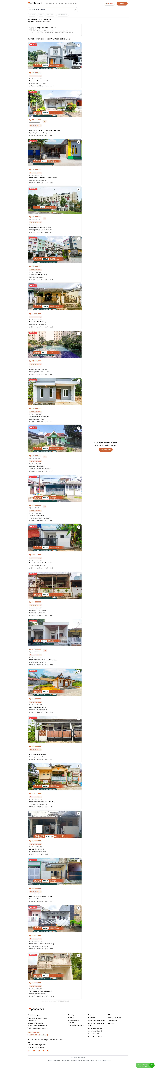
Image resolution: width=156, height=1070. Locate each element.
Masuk (122, 3)
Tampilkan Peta (105, 450)
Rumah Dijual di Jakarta (95, 1037)
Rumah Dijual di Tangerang (96, 1020)
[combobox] (53, 9)
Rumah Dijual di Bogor (95, 1034)
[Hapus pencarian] (75, 9)
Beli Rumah (59, 3)
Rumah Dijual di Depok (95, 1031)
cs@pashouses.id (33, 1032)
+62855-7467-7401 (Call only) (38, 1035)
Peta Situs (111, 1023)
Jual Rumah (50, 3)
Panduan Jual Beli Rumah (76, 1025)
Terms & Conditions (114, 1018)
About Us (71, 1018)
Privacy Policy (112, 1020)
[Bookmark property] (78, 45)
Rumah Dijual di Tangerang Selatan (96, 1024)
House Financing (70, 3)
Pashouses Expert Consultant (73, 1021)
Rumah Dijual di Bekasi (95, 1028)
